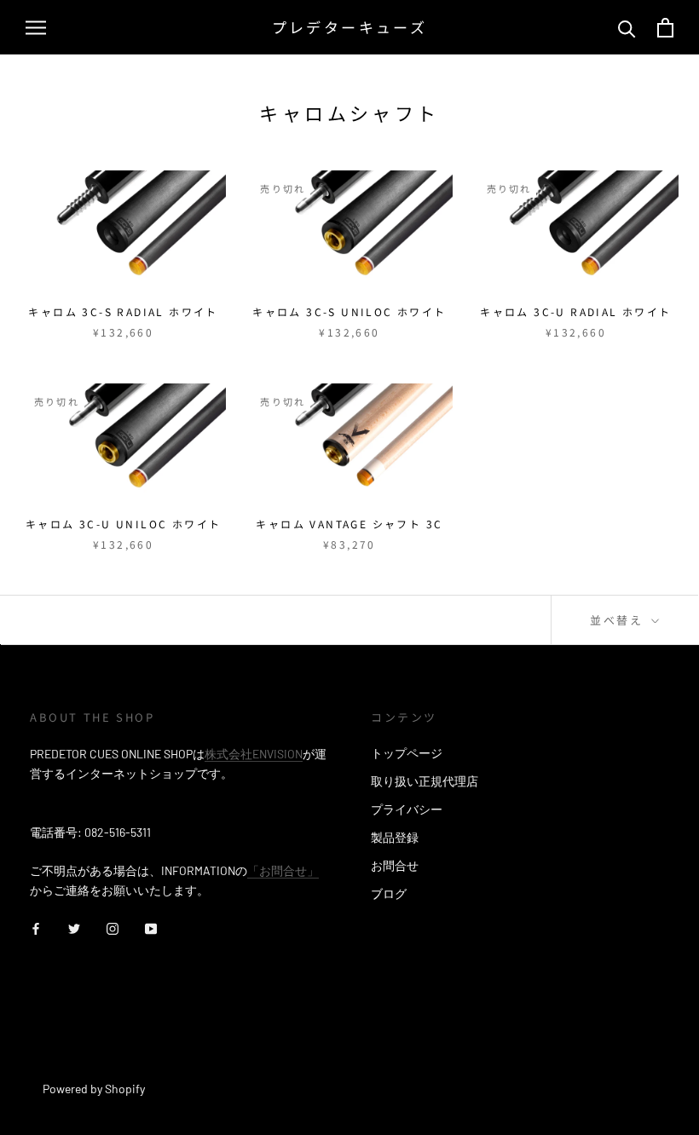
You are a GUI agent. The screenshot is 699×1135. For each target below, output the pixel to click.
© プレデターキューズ (105, 1065)
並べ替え (619, 620)
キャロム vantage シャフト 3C (349, 523)
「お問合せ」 (283, 870)
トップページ (406, 753)
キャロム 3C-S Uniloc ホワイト (349, 311)
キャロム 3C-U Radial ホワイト (575, 311)
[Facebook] (36, 926)
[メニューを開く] (36, 27)
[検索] (627, 28)
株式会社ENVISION (254, 753)
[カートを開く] (665, 27)
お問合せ (395, 865)
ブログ (389, 893)
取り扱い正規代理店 (424, 781)
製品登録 (395, 837)
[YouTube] (151, 926)
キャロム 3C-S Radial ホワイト (122, 311)
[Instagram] (112, 926)
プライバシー (406, 809)
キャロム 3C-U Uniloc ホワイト (123, 523)
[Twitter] (74, 926)
